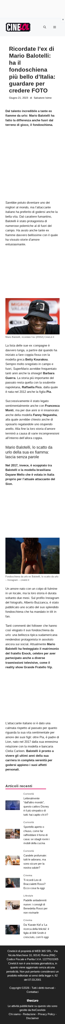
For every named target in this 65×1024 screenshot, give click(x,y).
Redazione (29, 1014)
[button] (45, 27)
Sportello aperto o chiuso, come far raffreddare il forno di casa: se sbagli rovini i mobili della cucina (36, 835)
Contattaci (32, 991)
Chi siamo (15, 1014)
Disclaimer (32, 1018)
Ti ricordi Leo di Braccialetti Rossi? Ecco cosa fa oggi (34, 884)
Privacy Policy (46, 1014)
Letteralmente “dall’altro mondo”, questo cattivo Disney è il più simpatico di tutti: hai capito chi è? (36, 806)
